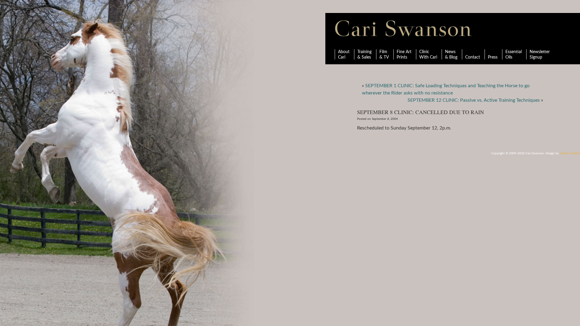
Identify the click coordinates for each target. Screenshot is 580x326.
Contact (472, 57)
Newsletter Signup (540, 54)
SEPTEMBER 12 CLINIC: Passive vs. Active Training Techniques (474, 100)
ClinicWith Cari (428, 54)
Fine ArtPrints (404, 54)
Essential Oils (513, 54)
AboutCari (344, 54)
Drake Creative (570, 153)
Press (493, 57)
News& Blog (451, 54)
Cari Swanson (403, 28)
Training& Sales (364, 54)
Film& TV (384, 54)
